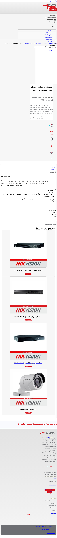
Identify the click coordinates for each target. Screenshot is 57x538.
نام (54, 213)
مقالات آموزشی (49, 39)
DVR (35, 99)
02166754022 (46, 529)
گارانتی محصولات (48, 37)
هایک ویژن (52, 43)
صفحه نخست (49, 30)
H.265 (46, 101)
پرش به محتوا (53, 1)
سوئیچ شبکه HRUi (48, 35)
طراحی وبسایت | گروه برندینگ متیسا (44, 526)
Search (48, 45)
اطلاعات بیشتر (28, 274)
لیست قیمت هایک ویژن (47, 33)
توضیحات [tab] (53, 168)
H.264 (43, 101)
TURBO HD (50, 101)
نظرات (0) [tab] (53, 170)
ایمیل (54, 214)
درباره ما (54, 26)
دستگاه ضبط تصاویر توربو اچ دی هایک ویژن (36, 43)
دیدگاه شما (52, 211)
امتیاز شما (53, 201)
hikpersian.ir (51, 533)
